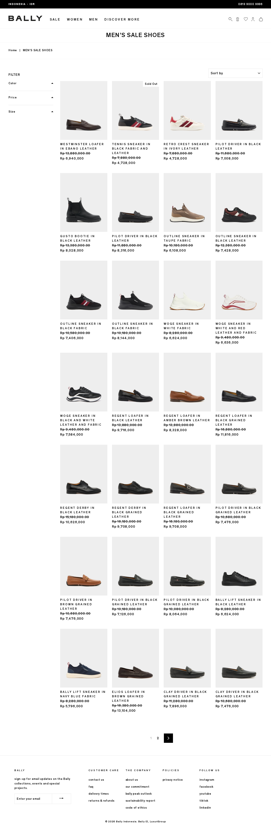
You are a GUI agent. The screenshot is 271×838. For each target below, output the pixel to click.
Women (75, 19)
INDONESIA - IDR (21, 4)
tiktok (203, 800)
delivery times (98, 793)
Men (93, 19)
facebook (206, 786)
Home (12, 50)
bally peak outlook (139, 793)
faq (90, 786)
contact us (96, 780)
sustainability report (140, 800)
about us (132, 780)
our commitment (137, 786)
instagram (206, 780)
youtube (205, 793)
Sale (55, 19)
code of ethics (136, 807)
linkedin (205, 807)
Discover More (122, 19)
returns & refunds (101, 800)
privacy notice (173, 780)
